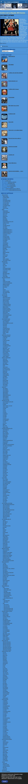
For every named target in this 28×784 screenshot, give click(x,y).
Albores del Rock (5, 194)
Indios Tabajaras (5, 573)
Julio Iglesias (5, 228)
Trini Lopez (5, 476)
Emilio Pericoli (6, 604)
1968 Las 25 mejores (6, 516)
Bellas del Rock (4, 261)
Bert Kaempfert (5, 565)
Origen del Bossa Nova (7, 595)
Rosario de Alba (5, 383)
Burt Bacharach (5, 436)
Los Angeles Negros (6, 237)
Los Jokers (5, 714)
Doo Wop (4, 664)
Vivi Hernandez (5, 760)
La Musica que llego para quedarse (9, 575)
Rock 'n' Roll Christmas (7, 559)
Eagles (4, 533)
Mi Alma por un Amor (6, 308)
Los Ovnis (4, 417)
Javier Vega (5, 751)
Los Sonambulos (5, 730)
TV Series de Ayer (6, 353)
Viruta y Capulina (5, 356)
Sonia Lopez (5, 768)
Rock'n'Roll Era (5, 381)
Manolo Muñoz (5, 752)
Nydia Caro (5, 379)
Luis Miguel (5, 241)
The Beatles (5, 488)
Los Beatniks (5, 700)
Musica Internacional (5, 585)
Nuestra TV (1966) (6, 349)
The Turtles (5, 471)
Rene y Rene (5, 425)
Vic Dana (4, 696)
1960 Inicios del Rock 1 (7, 641)
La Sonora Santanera (6, 766)
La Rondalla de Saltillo (6, 620)
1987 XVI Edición (5, 397)
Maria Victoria (5, 377)
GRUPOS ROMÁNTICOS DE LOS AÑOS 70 (13, 188)
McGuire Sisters (5, 677)
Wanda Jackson (5, 698)
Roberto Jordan (5, 427)
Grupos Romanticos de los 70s (8, 221)
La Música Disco (5, 537)
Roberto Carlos (5, 254)
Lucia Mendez (5, 240)
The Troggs (5, 499)
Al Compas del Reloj (6, 320)
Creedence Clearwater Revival (8, 440)
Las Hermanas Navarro (6, 200)
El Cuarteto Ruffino (6, 197)
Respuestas (5, 46)
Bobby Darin (5, 653)
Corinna (4, 264)
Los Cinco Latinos (6, 202)
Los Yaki (4, 421)
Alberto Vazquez (5, 742)
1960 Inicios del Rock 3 (7, 644)
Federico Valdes (5, 750)
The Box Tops (5, 459)
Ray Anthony (5, 577)
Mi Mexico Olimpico (6, 449)
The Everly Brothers (6, 692)
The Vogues (5, 473)
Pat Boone (4, 680)
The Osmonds (5, 544)
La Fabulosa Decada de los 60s (7, 428)
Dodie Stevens (5, 663)
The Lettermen (5, 461)
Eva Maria (4, 404)
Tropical (3, 762)
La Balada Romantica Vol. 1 (7, 229)
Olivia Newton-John (6, 541)
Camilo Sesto (5, 213)
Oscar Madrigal (5, 756)
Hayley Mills (5, 324)
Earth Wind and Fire (6, 535)
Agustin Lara (5, 359)
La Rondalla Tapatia (6, 621)
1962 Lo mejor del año (6, 511)
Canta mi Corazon (6, 300)
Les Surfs (4, 411)
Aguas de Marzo (6, 588)
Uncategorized (4, 770)
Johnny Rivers (5, 447)
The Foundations (5, 491)
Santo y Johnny (5, 581)
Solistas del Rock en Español (7, 739)
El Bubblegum (5, 443)
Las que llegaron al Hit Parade (7, 503)
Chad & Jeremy (5, 480)
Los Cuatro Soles (6, 204)
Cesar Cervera (5, 743)
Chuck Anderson (5, 567)
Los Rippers (5, 723)
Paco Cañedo (5, 758)
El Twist (4, 667)
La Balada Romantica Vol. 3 (7, 232)
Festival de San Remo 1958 (8, 608)
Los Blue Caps (5, 702)
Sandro (4, 257)
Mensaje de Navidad (5, 548)
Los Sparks (5, 731)
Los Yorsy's (5, 423)
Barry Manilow (5, 521)
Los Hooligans (5, 712)
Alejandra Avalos (5, 361)
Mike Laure (4, 767)
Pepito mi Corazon (6, 290)
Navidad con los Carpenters (7, 555)
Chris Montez (5, 437)
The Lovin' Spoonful (6, 463)
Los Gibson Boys (6, 708)
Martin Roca (5, 754)
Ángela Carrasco (5, 364)
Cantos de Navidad (6, 549)
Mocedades (5, 248)
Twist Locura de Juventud (7, 315)
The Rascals (5, 467)
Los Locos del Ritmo (6, 718)
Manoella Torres (5, 245)
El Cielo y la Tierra (6, 303)
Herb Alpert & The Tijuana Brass (8, 572)
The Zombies (5, 500)
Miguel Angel (5, 755)
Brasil (4, 587)
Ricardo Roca (5, 759)
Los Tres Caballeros (6, 629)
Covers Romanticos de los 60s (8, 401)
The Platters (5, 695)
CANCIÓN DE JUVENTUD (12, 182)
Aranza (4, 365)
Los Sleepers (5, 728)
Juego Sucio (5, 327)
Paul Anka (4, 681)
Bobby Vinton (5, 655)
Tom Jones (5, 501)
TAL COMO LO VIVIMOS (11, 2)
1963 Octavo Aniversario (7, 648)
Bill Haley (4, 652)
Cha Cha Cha (5, 763)
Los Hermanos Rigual (6, 205)
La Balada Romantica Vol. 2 (7, 230)
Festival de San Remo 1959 (8, 609)
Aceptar (4, 781)
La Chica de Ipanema (7, 593)
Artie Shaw (4, 564)
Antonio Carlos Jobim (7, 589)
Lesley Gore (5, 448)
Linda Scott (5, 675)
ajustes (20, 778)
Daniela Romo (5, 216)
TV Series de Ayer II (6, 355)
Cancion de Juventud (6, 299)
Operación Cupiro (6, 331)
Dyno (4, 746)
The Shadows (5, 583)
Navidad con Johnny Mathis (7, 552)
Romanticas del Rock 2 (7, 737)
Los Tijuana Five (5, 420)
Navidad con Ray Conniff (7, 556)
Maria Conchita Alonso (6, 246)
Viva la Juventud (5, 316)
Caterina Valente (5, 196)
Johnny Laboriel (5, 407)
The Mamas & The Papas (7, 464)
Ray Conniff (5, 579)
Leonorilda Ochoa (6, 344)
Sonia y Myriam (5, 208)
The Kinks (4, 493)
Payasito (4, 289)
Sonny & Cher (5, 453)
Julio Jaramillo (5, 619)
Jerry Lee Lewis (5, 672)
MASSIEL (12, 187)
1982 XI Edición (5, 393)
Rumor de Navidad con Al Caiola (8, 560)
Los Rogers (5, 724)
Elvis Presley (5, 668)
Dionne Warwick (5, 441)
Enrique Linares (5, 403)
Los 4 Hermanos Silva (6, 201)
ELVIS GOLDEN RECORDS (11, 186)
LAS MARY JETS (8, 180)
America (4, 520)
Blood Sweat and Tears (6, 525)
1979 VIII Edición (5, 391)
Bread (4, 528)
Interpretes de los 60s (5, 400)
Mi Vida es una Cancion (7, 309)
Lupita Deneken (5, 244)
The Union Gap (5, 472)
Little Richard (5, 676)
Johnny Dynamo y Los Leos (7, 405)
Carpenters (4, 529)
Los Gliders (5, 709)
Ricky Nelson (5, 684)
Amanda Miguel (5, 210)
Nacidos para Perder (6, 329)
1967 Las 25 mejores (6, 515)
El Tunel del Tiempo (6, 340)
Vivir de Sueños (5, 317)
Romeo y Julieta (5, 332)
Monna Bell (5, 206)
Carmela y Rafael (5, 615)
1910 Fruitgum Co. (6, 429)
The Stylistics (5, 545)
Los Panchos (5, 625)
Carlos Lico (5, 214)
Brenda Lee (4, 656)
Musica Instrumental (5, 561)
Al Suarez (4, 740)
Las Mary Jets (5, 271)
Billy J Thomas (5, 432)
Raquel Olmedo (5, 380)
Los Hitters (5, 415)
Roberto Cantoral (5, 635)
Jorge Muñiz (5, 376)
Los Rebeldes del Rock (6, 721)
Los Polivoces (5, 347)
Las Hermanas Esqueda (7, 268)
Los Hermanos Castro (6, 238)
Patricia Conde (5, 312)
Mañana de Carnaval (6, 284)
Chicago (4, 531)
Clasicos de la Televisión (6, 335)
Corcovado (5, 591)
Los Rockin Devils (6, 419)
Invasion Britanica (6, 375)
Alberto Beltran (5, 360)
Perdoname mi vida (6, 313)
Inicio (2, 9)
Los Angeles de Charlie (6, 345)
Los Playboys (5, 720)
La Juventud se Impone (6, 305)
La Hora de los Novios (6, 233)
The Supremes (5, 469)
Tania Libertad (5, 384)
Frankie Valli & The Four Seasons (8, 444)
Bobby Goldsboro (6, 433)
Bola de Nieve (5, 612)
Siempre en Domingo (6, 351)
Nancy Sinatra (5, 451)
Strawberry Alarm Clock (7, 455)
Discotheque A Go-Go (6, 336)
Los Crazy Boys (5, 707)
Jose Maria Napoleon (6, 225)
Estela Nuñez (5, 218)
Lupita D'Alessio (5, 242)
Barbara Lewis (5, 431)
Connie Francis (5, 661)
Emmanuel (4, 217)
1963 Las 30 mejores (6, 512)
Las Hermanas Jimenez (7, 269)
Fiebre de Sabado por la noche (8, 322)
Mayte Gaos (5, 274)
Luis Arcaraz (5, 632)
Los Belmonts (5, 413)
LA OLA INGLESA (12, 184)
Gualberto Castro (5, 373)
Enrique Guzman (5, 747)
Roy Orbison (5, 685)
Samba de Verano (6, 596)
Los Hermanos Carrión (6, 711)
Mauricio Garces (5, 306)
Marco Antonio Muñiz (6, 633)
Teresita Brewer (5, 688)
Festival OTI (4, 387)
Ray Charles (5, 683)
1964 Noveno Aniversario (7, 649)
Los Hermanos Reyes (6, 624)
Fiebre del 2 (5, 341)
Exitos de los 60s (6, 600)
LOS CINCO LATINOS (7, 15)
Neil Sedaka (5, 679)
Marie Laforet (6, 601)
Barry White (5, 523)
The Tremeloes (5, 497)
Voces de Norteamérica (6, 771)
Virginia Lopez (5, 636)
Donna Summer (5, 532)
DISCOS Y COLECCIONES (6, 357)
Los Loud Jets (5, 719)
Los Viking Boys (5, 735)
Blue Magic (5, 527)
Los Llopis (4, 716)
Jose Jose (4, 224)
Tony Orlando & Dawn (6, 547)
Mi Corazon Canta (6, 285)
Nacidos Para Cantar (6, 310)
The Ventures (5, 584)
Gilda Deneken (5, 220)
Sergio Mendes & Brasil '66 (8, 597)
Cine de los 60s (4, 294)
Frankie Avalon (5, 669)
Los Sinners (5, 727)
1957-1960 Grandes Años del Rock (8, 504)
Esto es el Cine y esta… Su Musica (8, 568)
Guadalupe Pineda (6, 222)
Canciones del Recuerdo (6, 277)
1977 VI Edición (5, 389)
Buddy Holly (5, 657)
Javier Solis (5, 617)
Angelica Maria (5, 262)
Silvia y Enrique (5, 352)
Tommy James (5, 475)
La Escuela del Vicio (6, 328)
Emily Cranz (5, 265)
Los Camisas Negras (6, 705)
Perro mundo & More (6, 292)
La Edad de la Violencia (7, 304)
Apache (4, 280)
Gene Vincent (5, 671)
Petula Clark (5, 485)
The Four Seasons (6, 693)
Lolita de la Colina (6, 236)
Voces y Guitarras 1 (6, 637)
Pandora (4, 250)
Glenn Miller (5, 569)
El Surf (4, 665)
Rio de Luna (5, 293)
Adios (4, 278)
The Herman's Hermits (6, 492)
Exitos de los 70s (6, 607)
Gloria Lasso (5, 198)
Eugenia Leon (5, 371)
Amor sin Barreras (6, 321)
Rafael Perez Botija (6, 252)
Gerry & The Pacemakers (7, 481)
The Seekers (5, 468)
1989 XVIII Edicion (6, 399)
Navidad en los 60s (6, 557)
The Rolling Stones (6, 495)
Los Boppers (5, 704)
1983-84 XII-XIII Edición (7, 395)
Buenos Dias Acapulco (6, 297)
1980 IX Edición (5, 392)
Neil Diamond (5, 540)
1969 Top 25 (5, 517)
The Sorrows (5, 496)
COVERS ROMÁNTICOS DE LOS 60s (15, 190)
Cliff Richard (5, 660)
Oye (3, 288)
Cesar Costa (5, 744)
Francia (4, 599)
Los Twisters (5, 734)
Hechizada (4, 343)
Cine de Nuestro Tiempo (6, 319)
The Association (5, 456)
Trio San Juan (5, 385)
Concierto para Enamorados (7, 282)
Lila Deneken (5, 234)
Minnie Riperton (5, 539)
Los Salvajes (5, 726)
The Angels (5, 689)
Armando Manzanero (6, 212)
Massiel (4, 424)
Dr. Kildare (4, 339)
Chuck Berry (5, 659)
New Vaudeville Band (6, 483)
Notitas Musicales (5, 640)
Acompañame (5, 296)
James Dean (5, 325)
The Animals (5, 487)
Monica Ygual (5, 249)
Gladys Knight (5, 536)
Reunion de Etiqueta (6, 580)
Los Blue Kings (5, 703)
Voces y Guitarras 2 (6, 639)
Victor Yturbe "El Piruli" (7, 260)
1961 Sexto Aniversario (7, 645)
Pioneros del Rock (5, 699)
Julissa (4, 266)
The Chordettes (5, 691)
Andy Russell (5, 363)
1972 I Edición (5, 388)
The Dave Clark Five (6, 489)
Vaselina (4, 333)
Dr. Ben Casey (5, 337)
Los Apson (4, 412)
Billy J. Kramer (5, 479)
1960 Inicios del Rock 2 (7, 643)
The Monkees (5, 465)
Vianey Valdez (5, 276)
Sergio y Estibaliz (6, 258)
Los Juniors (5, 715)
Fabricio (4, 748)
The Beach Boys (5, 457)
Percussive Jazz (5, 576)
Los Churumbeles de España (7, 623)
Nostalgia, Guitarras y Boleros (7, 611)
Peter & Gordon (5, 484)
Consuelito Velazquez (6, 616)
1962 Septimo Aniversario (7, 647)
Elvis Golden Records (6, 369)
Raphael (4, 253)
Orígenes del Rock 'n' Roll (6, 651)
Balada (3, 209)
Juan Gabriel (5, 226)
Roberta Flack (5, 543)
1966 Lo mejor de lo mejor (7, 513)
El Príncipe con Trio (6, 368)
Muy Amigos (5, 287)
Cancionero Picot (6, 613)
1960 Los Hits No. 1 (6, 507)
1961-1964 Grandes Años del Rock (8, 509)
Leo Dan (4, 409)
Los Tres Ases (5, 628)
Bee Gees (4, 524)
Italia (4, 603)
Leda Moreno (5, 272)
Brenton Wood (5, 435)
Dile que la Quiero (6, 301)
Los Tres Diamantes (6, 631)
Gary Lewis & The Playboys (7, 445)
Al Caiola (4, 563)
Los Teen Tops (5, 732)
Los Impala (5, 416)
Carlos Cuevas (5, 367)
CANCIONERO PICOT (11, 183)
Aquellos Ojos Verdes (6, 281)
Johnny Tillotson (6, 673)
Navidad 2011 (5, 551)
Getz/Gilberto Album (7, 592)
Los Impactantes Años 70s (6, 519)
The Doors (4, 460)
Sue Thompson (5, 687)
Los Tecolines (5, 627)
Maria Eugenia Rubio (6, 273)
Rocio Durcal (5, 256)
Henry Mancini (5, 571)
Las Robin (4, 408)
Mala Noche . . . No (6, 348)
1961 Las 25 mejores (6, 508)
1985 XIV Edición (5, 396)
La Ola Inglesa (4, 477)
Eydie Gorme (5, 372)
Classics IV (5, 439)
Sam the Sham (5, 452)
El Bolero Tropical (6, 764)
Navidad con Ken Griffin (7, 553)
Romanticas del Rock (6, 736)
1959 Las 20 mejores (6, 505)
